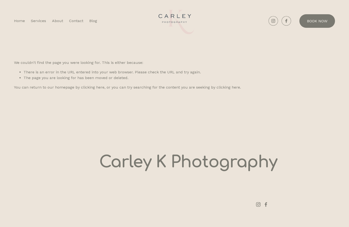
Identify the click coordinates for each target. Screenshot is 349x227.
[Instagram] (273, 21)
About (57, 21)
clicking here (92, 87)
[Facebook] (286, 21)
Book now (317, 21)
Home (19, 21)
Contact (76, 21)
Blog (93, 21)
